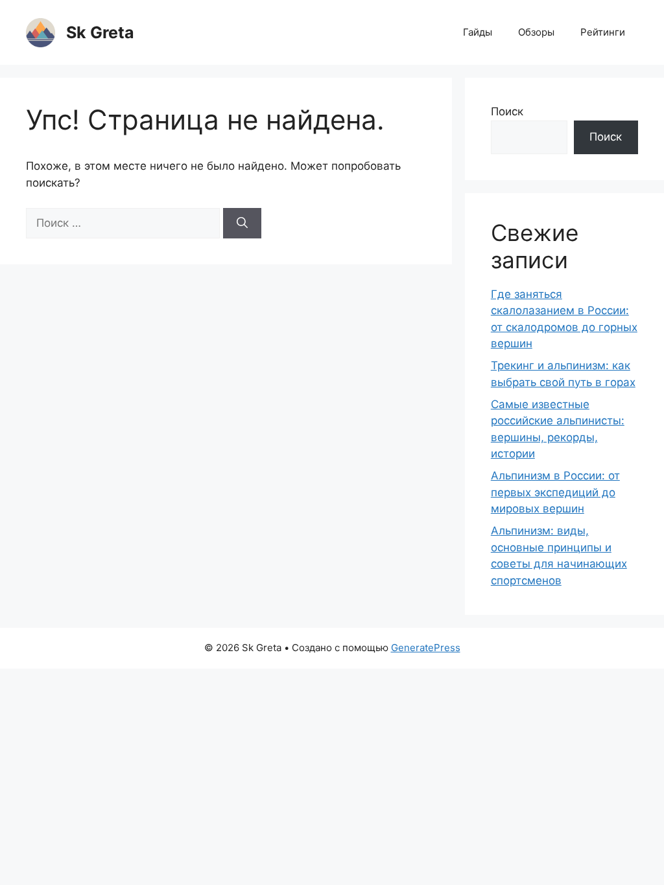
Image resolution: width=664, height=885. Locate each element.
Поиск (507, 111)
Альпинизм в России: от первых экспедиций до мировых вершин (555, 492)
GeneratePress (425, 647)
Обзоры (536, 32)
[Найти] (242, 223)
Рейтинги (602, 32)
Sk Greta (100, 32)
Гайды (477, 32)
